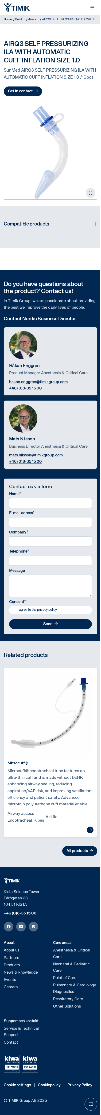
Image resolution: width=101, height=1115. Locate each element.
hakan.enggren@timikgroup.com (38, 382)
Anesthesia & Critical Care (71, 953)
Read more (90, 830)
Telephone (19, 551)
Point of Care (64, 978)
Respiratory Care (68, 999)
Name (15, 494)
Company (18, 532)
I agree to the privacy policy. (37, 609)
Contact (11, 1043)
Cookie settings (17, 1085)
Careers (11, 987)
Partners (11, 958)
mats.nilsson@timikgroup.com (36, 455)
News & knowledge (21, 973)
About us (11, 950)
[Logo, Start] (17, 7)
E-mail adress (22, 513)
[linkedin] (21, 926)
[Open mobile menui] (92, 7)
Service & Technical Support (21, 1032)
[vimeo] (33, 926)
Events (10, 980)
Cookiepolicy (49, 1085)
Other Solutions (67, 1006)
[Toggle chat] (91, 1104)
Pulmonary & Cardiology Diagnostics (74, 988)
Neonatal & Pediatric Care (71, 967)
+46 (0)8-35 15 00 (25, 388)
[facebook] (8, 926)
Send (48, 624)
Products (12, 965)
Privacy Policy (79, 1085)
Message (17, 571)
